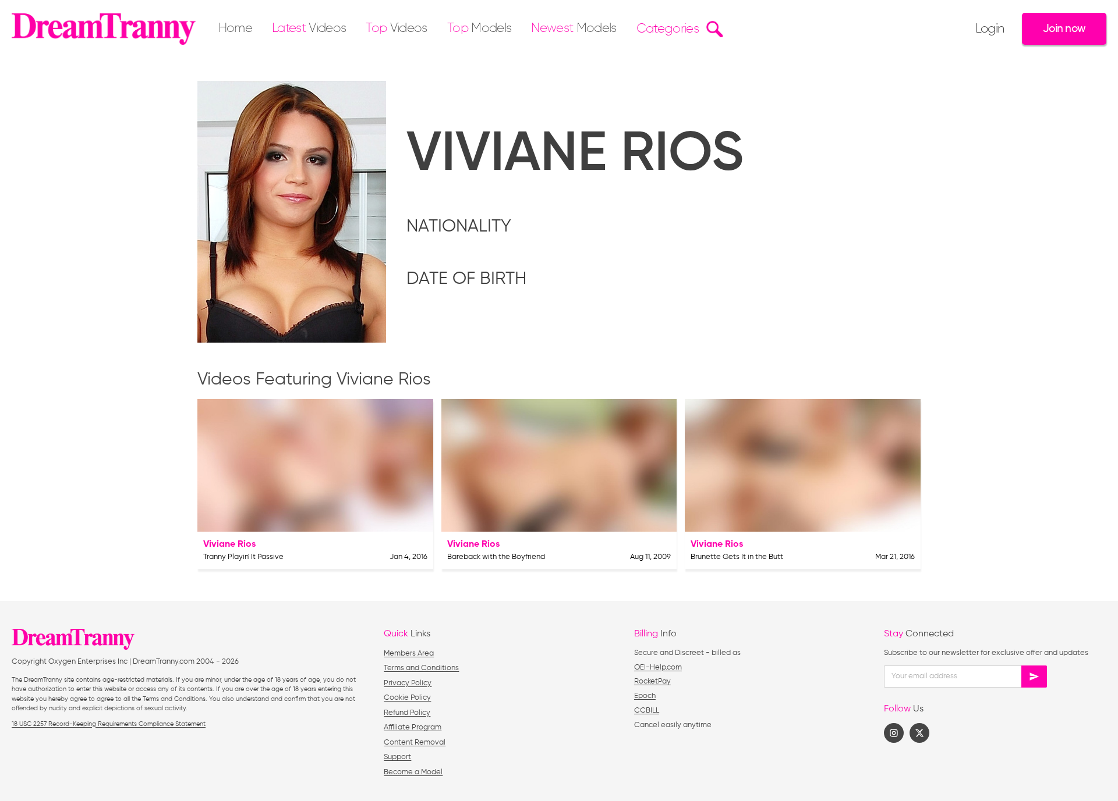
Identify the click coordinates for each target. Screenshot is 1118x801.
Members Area (409, 653)
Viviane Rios (229, 544)
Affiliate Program (412, 727)
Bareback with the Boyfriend (496, 557)
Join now (1064, 28)
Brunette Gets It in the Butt (737, 557)
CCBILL (646, 710)
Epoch (645, 696)
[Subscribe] (1034, 676)
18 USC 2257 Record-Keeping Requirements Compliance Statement (109, 724)
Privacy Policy (407, 683)
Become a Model (413, 772)
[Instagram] (894, 733)
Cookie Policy (407, 698)
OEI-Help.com (658, 667)
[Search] (713, 29)
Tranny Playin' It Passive (243, 557)
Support (397, 757)
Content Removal (414, 742)
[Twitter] (919, 733)
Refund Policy (407, 713)
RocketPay (652, 681)
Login (989, 29)
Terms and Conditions (421, 668)
